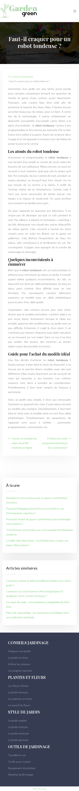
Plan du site (40, 788)
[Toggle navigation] (75, 11)
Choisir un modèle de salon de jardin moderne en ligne (24, 443)
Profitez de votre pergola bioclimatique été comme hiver (54, 443)
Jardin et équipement (22, 76)
